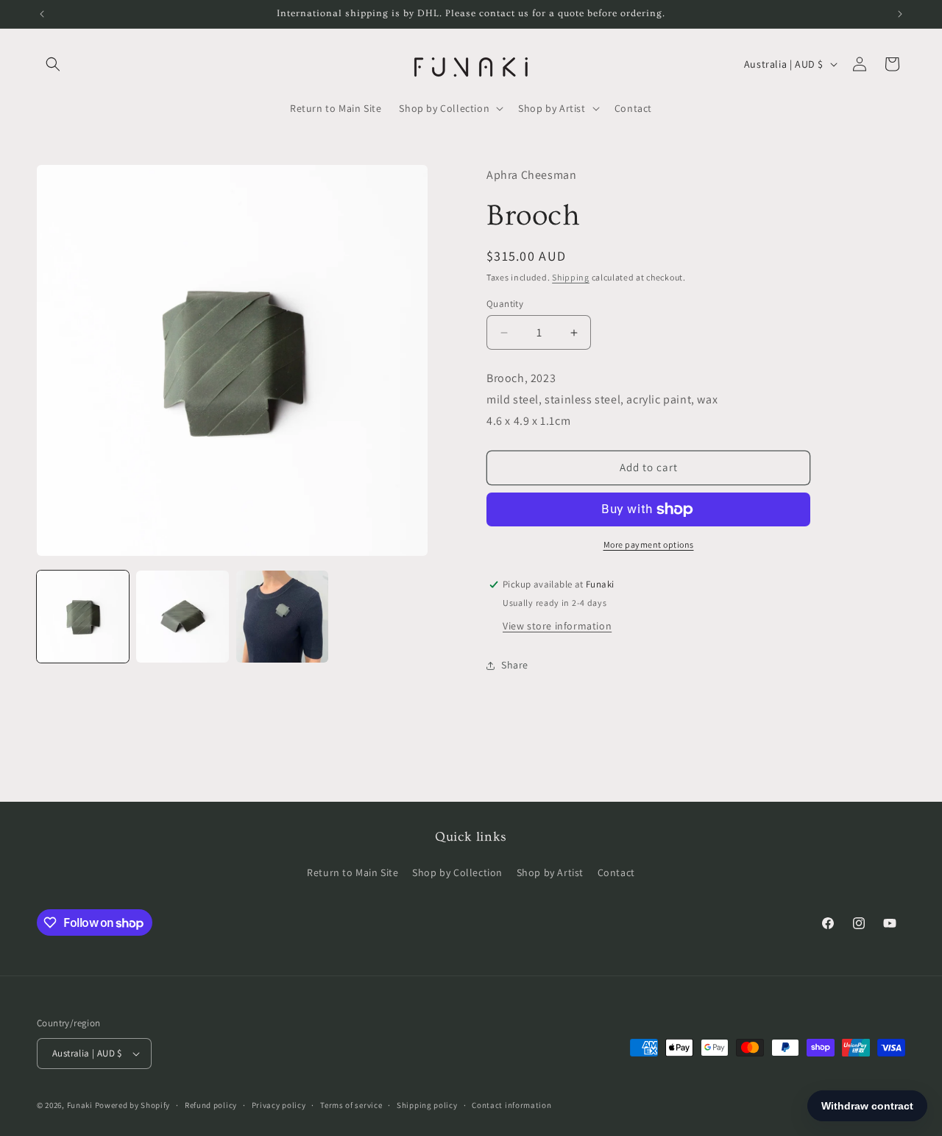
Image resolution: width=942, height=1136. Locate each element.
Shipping (570, 277)
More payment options (648, 544)
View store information (557, 625)
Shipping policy (427, 1105)
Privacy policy (279, 1105)
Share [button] (514, 664)
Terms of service (351, 1105)
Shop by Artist (550, 872)
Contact (616, 872)
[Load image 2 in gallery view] (182, 617)
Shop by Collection (457, 872)
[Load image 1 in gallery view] (83, 617)
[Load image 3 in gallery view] (282, 617)
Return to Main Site (352, 872)
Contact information (511, 1105)
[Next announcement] (900, 14)
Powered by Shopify (133, 1105)
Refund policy (211, 1105)
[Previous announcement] (42, 14)
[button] (53, 64)
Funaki (80, 1105)
